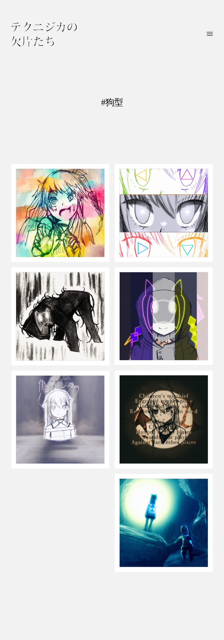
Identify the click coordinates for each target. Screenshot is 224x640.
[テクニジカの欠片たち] (44, 34)
